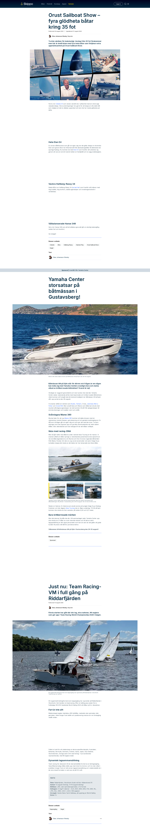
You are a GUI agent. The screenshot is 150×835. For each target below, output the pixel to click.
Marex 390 (68, 418)
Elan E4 (76, 150)
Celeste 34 (59, 104)
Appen (64, 4)
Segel (51, 248)
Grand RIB (59, 406)
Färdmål (49, 4)
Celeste (52, 245)
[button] (75, 74)
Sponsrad (52, 540)
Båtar (43, 4)
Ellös (59, 245)
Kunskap (57, 4)
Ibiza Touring (70, 508)
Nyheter (71, 4)
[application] (75, 74)
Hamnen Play (80, 245)
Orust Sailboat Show (93, 245)
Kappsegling (53, 809)
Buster (73, 404)
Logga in (118, 4)
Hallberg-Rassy (68, 245)
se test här (75, 187)
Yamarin (78, 404)
